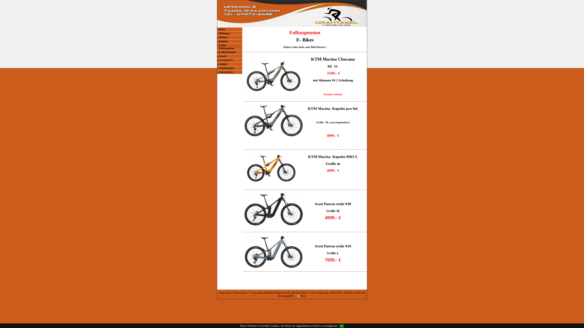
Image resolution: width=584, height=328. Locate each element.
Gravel (222, 56)
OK (341, 326)
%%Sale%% (226, 60)
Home (222, 29)
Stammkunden (226, 68)
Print (303, 295)
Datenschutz (240, 292)
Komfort (223, 41)
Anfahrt (223, 64)
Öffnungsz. (224, 33)
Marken (223, 37)
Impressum (225, 292)
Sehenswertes (226, 72)
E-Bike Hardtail (227, 52)
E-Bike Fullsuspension (226, 47)
